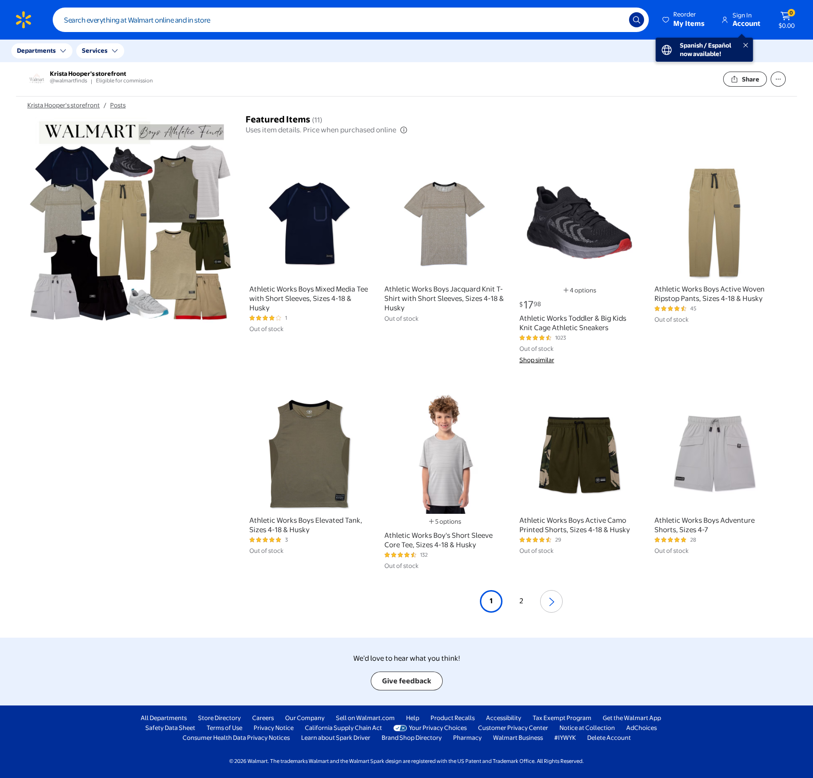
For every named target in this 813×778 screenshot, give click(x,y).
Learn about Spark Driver (335, 737)
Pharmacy (467, 737)
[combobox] (351, 20)
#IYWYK (565, 737)
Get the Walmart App (632, 717)
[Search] (636, 19)
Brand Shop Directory (412, 737)
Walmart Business (518, 737)
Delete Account (609, 737)
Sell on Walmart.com (365, 717)
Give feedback (406, 680)
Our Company (305, 717)
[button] (684, 20)
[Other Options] (778, 79)
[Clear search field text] (615, 20)
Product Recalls (452, 717)
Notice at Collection (587, 727)
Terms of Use (224, 727)
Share (750, 79)
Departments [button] (36, 50)
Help (412, 717)
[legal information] (403, 130)
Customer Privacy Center (513, 727)
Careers (263, 717)
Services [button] (94, 50)
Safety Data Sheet (170, 727)
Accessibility (503, 717)
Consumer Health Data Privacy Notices (236, 737)
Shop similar (536, 360)
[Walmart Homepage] (23, 20)
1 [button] (491, 600)
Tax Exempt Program (562, 717)
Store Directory (219, 717)
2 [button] (521, 600)
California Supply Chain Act (343, 727)
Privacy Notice (274, 727)
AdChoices (641, 727)
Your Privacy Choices (438, 727)
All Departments (164, 717)
